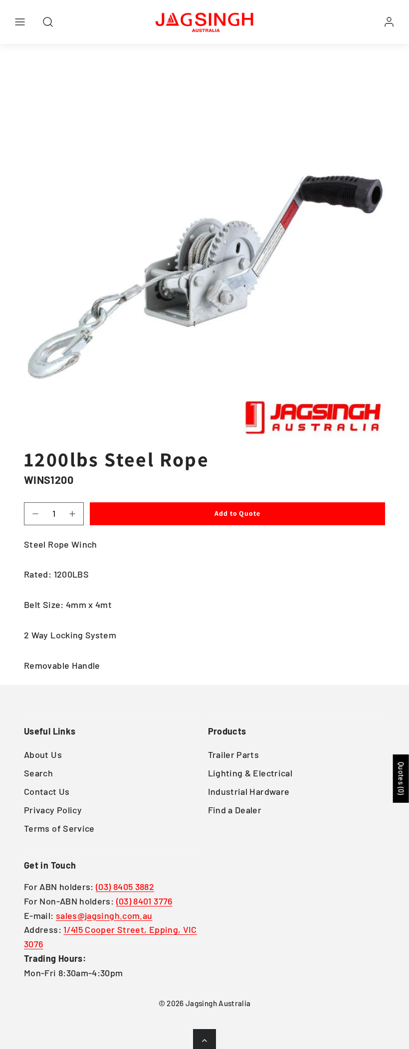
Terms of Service (59, 828)
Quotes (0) (401, 778)
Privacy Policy (53, 809)
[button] (20, 22)
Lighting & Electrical (250, 772)
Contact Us (47, 791)
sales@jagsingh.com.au (104, 915)
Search (38, 772)
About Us (43, 754)
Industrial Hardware (249, 791)
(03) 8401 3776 (144, 901)
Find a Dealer (235, 809)
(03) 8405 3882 (125, 886)
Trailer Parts (233, 754)
